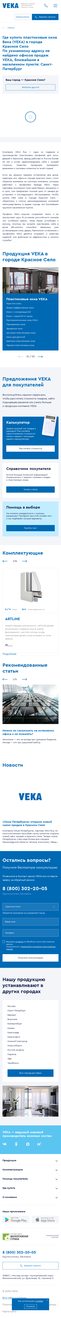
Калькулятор (22, 17)
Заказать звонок (47, 17)
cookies (39, 1301)
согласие (19, 942)
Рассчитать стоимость (30, 448)
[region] (30, 139)
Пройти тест (30, 528)
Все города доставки (30, 1073)
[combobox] (5, 906)
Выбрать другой (30, 87)
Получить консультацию (30, 958)
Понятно (30, 1306)
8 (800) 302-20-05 (19, 1252)
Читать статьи (31, 489)
